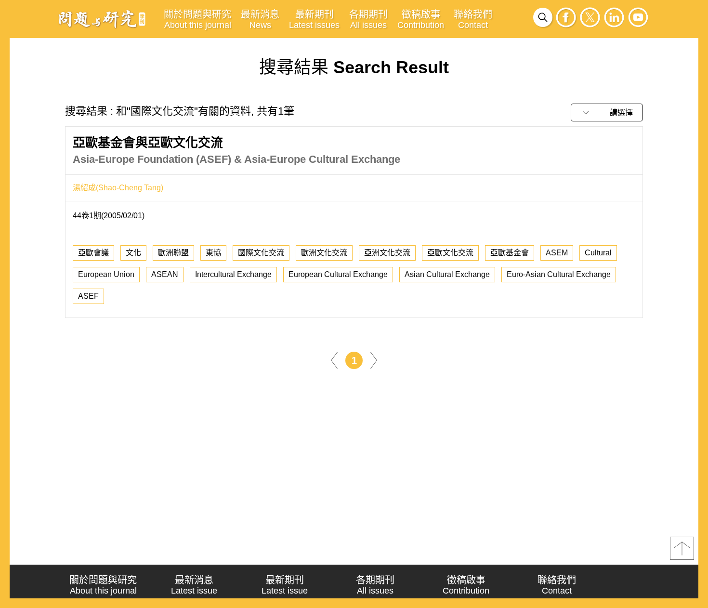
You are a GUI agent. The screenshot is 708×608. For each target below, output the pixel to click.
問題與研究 (102, 19)
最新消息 (260, 19)
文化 (133, 253)
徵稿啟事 (420, 19)
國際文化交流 (261, 253)
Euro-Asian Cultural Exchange (559, 274)
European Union (106, 274)
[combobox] (606, 112)
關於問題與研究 (197, 19)
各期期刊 (368, 19)
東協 (213, 253)
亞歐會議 (93, 253)
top (682, 548)
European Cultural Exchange (338, 274)
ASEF (88, 296)
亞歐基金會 (509, 253)
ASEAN (164, 274)
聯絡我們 (473, 19)
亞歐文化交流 (450, 253)
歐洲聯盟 (173, 253)
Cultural (598, 253)
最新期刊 (314, 19)
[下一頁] (373, 360)
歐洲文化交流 (324, 253)
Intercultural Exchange (233, 274)
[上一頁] (334, 360)
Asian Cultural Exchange (447, 274)
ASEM (557, 253)
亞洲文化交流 (387, 253)
